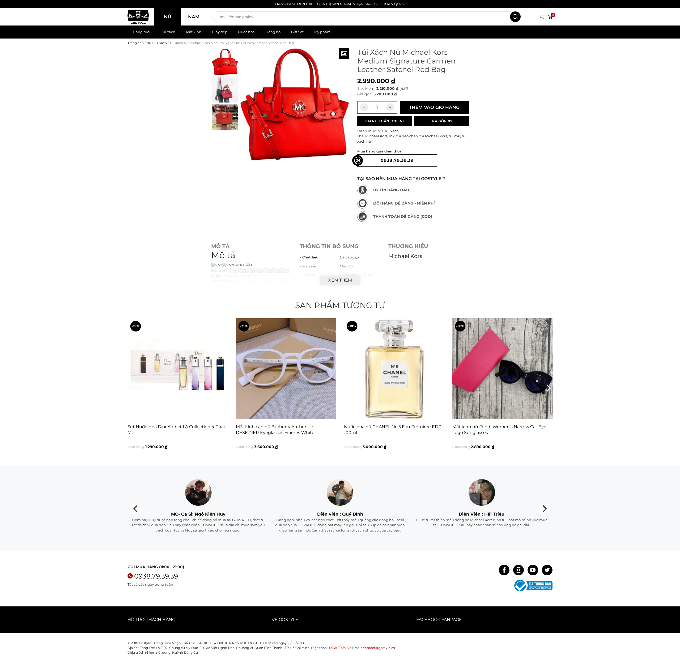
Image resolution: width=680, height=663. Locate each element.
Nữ (167, 16)
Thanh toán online (384, 121)
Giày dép (219, 32)
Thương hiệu (408, 246)
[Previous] (132, 388)
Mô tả (220, 246)
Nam (193, 16)
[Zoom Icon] (344, 53)
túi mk (454, 136)
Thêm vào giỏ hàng (434, 107)
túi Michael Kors (433, 136)
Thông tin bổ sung (329, 246)
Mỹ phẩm (322, 32)
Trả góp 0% (441, 121)
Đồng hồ (272, 32)
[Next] (548, 388)
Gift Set (297, 32)
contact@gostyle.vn (379, 648)
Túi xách (168, 32)
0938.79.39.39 (156, 576)
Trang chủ (136, 43)
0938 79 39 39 (340, 648)
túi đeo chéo (407, 136)
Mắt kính (193, 32)
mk (392, 136)
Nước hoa (246, 32)
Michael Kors (376, 136)
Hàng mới (141, 32)
